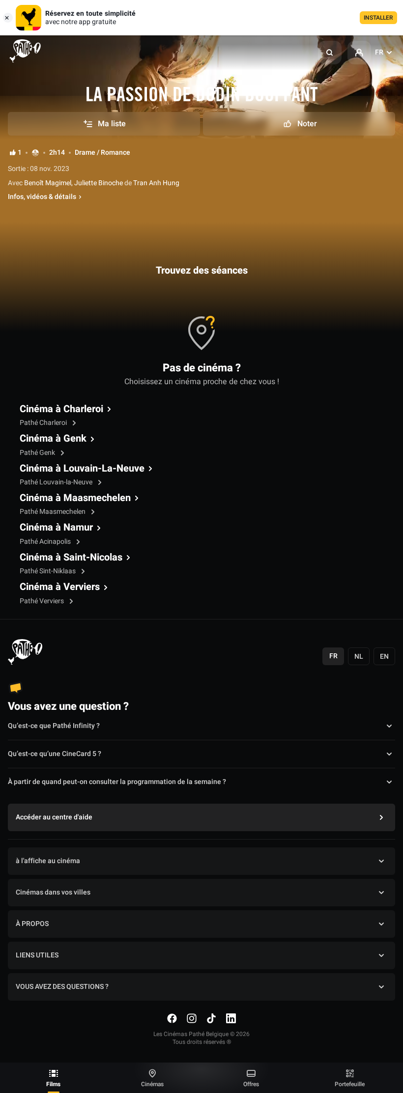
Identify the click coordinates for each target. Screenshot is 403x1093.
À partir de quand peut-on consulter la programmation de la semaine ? (117, 782)
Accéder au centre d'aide (54, 817)
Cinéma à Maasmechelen (75, 498)
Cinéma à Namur (56, 527)
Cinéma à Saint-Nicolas (71, 557)
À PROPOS (32, 924)
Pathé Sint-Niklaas (48, 571)
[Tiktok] (211, 1018)
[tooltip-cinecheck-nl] (35, 152)
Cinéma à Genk (53, 439)
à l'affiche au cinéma (48, 861)
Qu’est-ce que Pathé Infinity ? (54, 726)
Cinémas (152, 1084)
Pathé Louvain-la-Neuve (57, 482)
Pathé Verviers (42, 601)
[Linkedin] (231, 1018)
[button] (330, 52)
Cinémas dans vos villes (53, 892)
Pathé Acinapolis (46, 541)
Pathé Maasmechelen (53, 511)
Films (53, 1084)
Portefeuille (350, 1084)
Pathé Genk (38, 453)
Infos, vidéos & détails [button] (42, 197)
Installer (378, 17)
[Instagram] (192, 1018)
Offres (251, 1084)
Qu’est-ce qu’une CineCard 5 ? (54, 754)
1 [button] (20, 153)
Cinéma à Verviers (60, 587)
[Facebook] (172, 1018)
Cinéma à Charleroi (61, 409)
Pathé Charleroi (44, 423)
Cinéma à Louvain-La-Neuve (82, 469)
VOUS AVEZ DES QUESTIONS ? (62, 986)
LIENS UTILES (37, 955)
